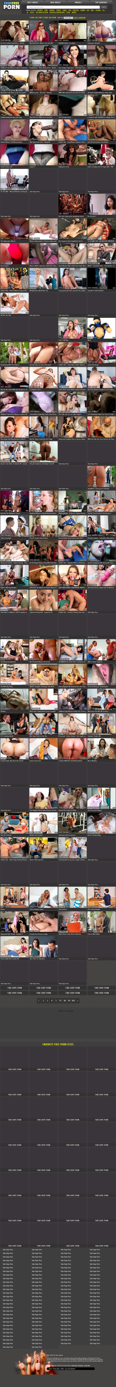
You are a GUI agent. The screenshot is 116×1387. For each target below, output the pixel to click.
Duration (82, 18)
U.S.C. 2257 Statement (70, 1368)
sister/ (32, 12)
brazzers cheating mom (57, 12)
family (65, 10)
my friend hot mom (42, 12)
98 (65, 1000)
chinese (58, 10)
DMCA (62, 1368)
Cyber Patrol (74, 1365)
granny (82, 10)
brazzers (76, 10)
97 (60, 1000)
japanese (40, 10)
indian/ (74, 12)
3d (27, 12)
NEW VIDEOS (55, 2)
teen (69, 10)
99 (69, 1000)
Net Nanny (80, 1365)
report (27, 40)
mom (46, 10)
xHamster (7, 40)
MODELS (78, 2)
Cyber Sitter (87, 1365)
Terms (50, 1368)
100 (73, 1000)
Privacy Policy (56, 1368)
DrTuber (94, 90)
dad (88, 10)
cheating (98, 10)
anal (92, 10)
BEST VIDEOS (33, 2)
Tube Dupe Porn (14, 988)
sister (68, 12)
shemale (52, 10)
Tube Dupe (37, 40)
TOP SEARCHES (101, 2)
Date (76, 18)
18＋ (104, 10)
